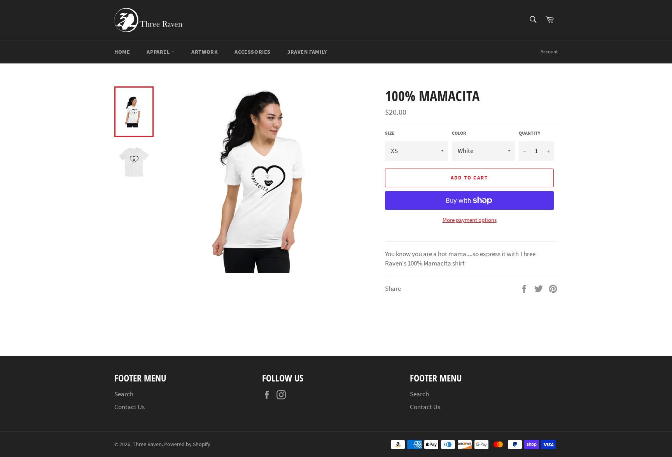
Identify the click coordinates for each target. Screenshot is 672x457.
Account (549, 51)
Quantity (529, 133)
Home (122, 51)
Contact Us (129, 407)
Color (459, 133)
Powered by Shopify (187, 444)
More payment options (470, 219)
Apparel (159, 51)
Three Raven (147, 444)
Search (123, 394)
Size (389, 133)
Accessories (252, 51)
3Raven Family (307, 51)
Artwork (204, 51)
